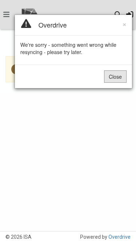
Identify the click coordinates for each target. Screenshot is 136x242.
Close (115, 76)
